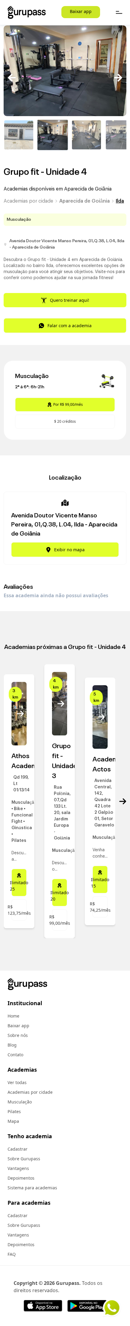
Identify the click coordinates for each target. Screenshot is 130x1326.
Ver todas (17, 1082)
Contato (15, 1054)
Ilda (120, 201)
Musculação (20, 1102)
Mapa (13, 1121)
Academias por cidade (28, 201)
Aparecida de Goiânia (84, 201)
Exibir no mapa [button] (69, 549)
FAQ (12, 1254)
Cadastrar (18, 1149)
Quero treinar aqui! (69, 300)
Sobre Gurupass (24, 1158)
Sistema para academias (32, 1188)
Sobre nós (18, 1035)
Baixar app (81, 11)
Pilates (14, 1111)
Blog (12, 1045)
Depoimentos (21, 1178)
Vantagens (18, 1168)
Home (13, 1016)
